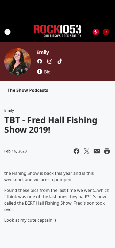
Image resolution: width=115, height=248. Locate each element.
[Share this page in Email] (97, 151)
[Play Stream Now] (106, 32)
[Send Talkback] (96, 32)
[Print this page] (107, 151)
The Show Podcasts (27, 90)
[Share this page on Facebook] (76, 151)
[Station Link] (57, 32)
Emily (42, 52)
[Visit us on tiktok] (60, 61)
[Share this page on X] (86, 151)
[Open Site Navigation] (7, 32)
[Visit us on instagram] (50, 61)
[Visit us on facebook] (39, 61)
